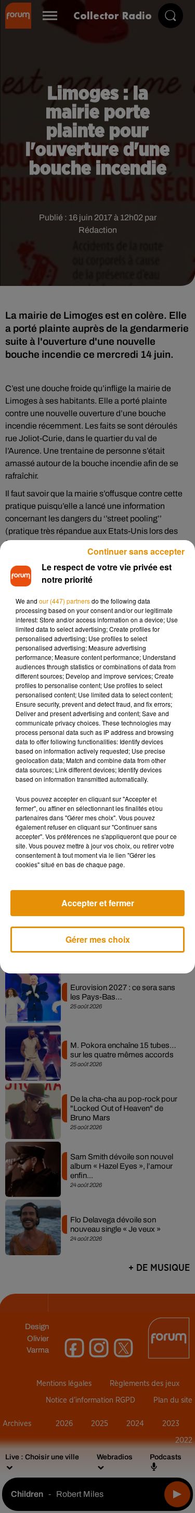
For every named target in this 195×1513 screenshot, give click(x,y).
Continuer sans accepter (136, 551)
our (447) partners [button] (64, 600)
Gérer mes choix (98, 939)
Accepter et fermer (97, 903)
